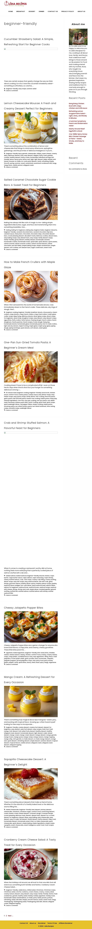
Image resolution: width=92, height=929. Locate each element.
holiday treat (50, 896)
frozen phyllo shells (17, 658)
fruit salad (21, 731)
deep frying (17, 316)
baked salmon (11, 576)
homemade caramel (43, 240)
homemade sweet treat (26, 821)
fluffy (41, 155)
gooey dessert (19, 240)
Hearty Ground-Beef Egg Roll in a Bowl (77, 130)
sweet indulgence (30, 825)
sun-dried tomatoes (39, 406)
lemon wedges (15, 585)
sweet (23, 163)
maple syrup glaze (44, 326)
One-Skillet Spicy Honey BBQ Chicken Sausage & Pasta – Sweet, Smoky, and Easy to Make (78, 138)
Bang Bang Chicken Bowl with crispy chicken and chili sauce (78, 105)
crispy (6, 656)
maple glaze (33, 326)
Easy (22, 155)
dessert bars (53, 236)
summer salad (31, 89)
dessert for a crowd (47, 815)
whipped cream (28, 165)
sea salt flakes (16, 245)
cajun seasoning (38, 578)
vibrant (45, 902)
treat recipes (49, 825)
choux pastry (47, 312)
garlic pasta (8, 398)
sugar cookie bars (37, 247)
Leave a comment (12, 91)
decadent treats (30, 236)
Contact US (53, 11)
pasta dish (24, 402)
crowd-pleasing (9, 815)
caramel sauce (9, 234)
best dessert (36, 809)
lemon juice (18, 159)
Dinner (41, 11)
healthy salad (22, 896)
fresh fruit (45, 729)
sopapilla (7, 825)
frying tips (46, 322)
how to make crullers (50, 324)
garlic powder (29, 658)
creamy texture (9, 894)
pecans (44, 898)
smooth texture (33, 900)
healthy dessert (15, 157)
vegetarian (52, 662)
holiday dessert (30, 240)
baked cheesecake (12, 809)
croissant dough (35, 813)
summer (17, 163)
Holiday (30, 896)
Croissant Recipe (47, 813)
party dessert (32, 161)
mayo (30, 660)
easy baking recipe (10, 238)
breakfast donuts (36, 312)
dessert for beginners (11, 817)
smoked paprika (44, 589)
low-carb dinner (26, 585)
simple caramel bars (43, 245)
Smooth (6, 163)
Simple (51, 161)
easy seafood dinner (31, 581)
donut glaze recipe (40, 316)
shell (33, 662)
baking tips (29, 230)
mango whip (8, 739)
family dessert (32, 819)
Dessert (32, 11)
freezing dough (36, 320)
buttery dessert (46, 809)
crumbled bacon (23, 656)
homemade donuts (10, 324)
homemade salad (10, 898)
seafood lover (23, 587)
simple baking (27, 823)
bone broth (45, 393)
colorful (18, 892)
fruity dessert (30, 731)
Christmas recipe (49, 890)
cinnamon (16, 811)
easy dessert (28, 155)
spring (12, 163)
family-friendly (9, 240)
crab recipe (27, 579)
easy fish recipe (18, 581)
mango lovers (8, 737)
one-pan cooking (30, 400)
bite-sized (40, 653)
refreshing (45, 161)
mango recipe (28, 737)
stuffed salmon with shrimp (38, 591)
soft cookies (14, 247)
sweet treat (48, 247)
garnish (14, 896)
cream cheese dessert (21, 813)
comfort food (13, 395)
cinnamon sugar (25, 811)
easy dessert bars (23, 238)
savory (29, 662)
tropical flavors (15, 743)
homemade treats (24, 242)
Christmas (39, 890)
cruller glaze (52, 314)
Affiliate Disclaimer (65, 923)
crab (21, 579)
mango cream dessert (27, 735)
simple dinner (34, 589)
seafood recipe (45, 587)
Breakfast (20, 11)
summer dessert (46, 741)
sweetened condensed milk (43, 163)
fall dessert (23, 819)
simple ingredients (38, 823)
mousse (11, 161)
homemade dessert (27, 733)
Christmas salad (9, 892)
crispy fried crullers (40, 314)
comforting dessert (47, 811)
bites (46, 653)
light (32, 159)
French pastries (17, 322)
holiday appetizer (39, 896)
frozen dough (37, 322)
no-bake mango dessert (42, 739)
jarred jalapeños (22, 660)
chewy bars (18, 234)
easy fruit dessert (26, 729)
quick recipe (51, 402)
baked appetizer (18, 653)
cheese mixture (14, 655)
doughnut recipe (27, 318)
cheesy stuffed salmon (11, 579)
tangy (54, 163)
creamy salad (49, 892)
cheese (6, 655)
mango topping (49, 737)
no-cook (24, 161)
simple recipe (49, 823)
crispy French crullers (26, 314)
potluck (49, 898)
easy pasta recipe (20, 396)
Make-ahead (48, 159)
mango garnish (51, 735)
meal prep (53, 398)
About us (81, 11)
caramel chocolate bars (24, 232)
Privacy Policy (67, 11)
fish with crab (43, 581)
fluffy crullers (16, 320)
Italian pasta (45, 398)
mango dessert (40, 735)
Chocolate (26, 234)
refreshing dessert (23, 741)
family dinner (30, 396)
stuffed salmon (23, 591)
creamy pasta (23, 395)
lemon (12, 159)
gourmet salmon (14, 583)
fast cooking (40, 396)
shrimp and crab (23, 589)
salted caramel (9, 244)
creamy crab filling (38, 579)
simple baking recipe (29, 245)
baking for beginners (18, 230)
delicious (11, 155)
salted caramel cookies (23, 244)
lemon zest (26, 159)
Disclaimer (42, 923)
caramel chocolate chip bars (43, 232)
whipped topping (15, 745)
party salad (37, 898)
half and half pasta (19, 398)
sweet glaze (43, 328)
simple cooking (38, 404)
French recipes (28, 322)
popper (11, 662)
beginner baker (39, 230)
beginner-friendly (12, 89)
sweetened (29, 163)
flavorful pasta (50, 396)
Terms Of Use (52, 923)
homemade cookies (10, 242)
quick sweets (52, 242)
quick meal (42, 402)
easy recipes (37, 729)
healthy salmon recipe (43, 583)
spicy (42, 662)
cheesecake (32, 153)
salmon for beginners (11, 587)
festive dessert (43, 819)
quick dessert (43, 242)
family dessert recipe (45, 238)
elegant (36, 155)
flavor (51, 656)
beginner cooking (12, 312)
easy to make (14, 819)
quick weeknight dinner (11, 404)
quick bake (34, 242)
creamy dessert (23, 727)
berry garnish (22, 153)
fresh (45, 155)
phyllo (6, 662)
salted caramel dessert (39, 244)
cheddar (52, 653)
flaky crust (52, 819)
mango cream (14, 735)
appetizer (9, 653)
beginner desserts (51, 230)
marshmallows (21, 898)
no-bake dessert (27, 739)
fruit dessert (13, 731)
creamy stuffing (50, 579)
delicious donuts (27, 316)
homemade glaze (23, 324)
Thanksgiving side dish (34, 902)
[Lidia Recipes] (15, 4)
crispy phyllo (13, 656)
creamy (54, 153)
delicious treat (20, 815)
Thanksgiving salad (19, 902)
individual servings (44, 157)
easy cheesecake (43, 817)
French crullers (46, 320)
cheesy (22, 655)
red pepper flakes (26, 404)
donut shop (17, 318)
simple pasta (47, 404)
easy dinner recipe (44, 395)
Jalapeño (50, 658)
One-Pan (21, 400)
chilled (39, 153)
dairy (5, 155)
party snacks (48, 660)
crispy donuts (14, 314)
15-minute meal (11, 393)
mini (34, 660)
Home (10, 11)
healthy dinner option (28, 583)
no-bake (18, 161)
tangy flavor (8, 165)
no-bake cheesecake (41, 821)
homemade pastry (36, 324)
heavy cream (25, 157)
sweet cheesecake (17, 825)
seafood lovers (34, 587)
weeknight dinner (25, 408)
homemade (34, 157)
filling (46, 656)
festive (51, 894)
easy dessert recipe (49, 318)
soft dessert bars (24, 247)
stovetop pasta (9, 406)
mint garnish (17, 739)
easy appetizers (38, 656)
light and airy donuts (11, 326)
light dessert (38, 159)
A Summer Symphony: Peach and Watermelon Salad (78, 123)
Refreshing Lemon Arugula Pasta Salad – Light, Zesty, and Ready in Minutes (78, 114)
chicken (28, 655)
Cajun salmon (27, 578)
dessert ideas (23, 817)
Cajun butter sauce (15, 578)
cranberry (25, 892)
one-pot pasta (42, 400)
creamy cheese (52, 655)
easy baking (33, 817)
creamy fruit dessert (36, 727)
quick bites (22, 662)
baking (8, 230)
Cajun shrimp (48, 578)
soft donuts (34, 328)
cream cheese (46, 153)
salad (13, 900)
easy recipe (22, 89)
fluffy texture (25, 320)
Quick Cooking (33, 402)
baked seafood (21, 576)
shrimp (15, 589)
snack (37, 662)
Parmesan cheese (14, 402)
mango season (38, 737)
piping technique (14, 328)
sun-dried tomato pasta (23, 406)
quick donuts (25, 328)
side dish (19, 900)
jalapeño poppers (10, 660)
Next (10, 916)
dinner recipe (8, 581)
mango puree (18, 737)
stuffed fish (14, 591)
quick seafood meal (38, 585)
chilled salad (31, 890)
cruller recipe (8, 316)
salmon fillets (50, 585)
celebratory (22, 890)
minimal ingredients (10, 400)
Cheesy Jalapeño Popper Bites (23, 607)
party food (39, 660)
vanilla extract (18, 165)
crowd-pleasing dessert (16, 236)
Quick (39, 161)
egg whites (7, 320)
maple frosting (24, 326)
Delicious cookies (42, 236)
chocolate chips (36, 234)
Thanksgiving (8, 902)
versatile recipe (14, 408)
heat (36, 658)
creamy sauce (33, 395)
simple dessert (35, 741)
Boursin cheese (44, 576)
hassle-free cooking (33, 398)
